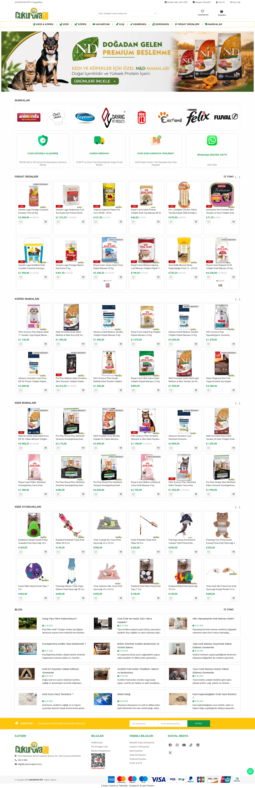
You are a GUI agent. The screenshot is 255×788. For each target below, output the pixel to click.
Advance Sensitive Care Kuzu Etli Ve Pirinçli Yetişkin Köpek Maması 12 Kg (32, 381)
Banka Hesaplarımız (100, 751)
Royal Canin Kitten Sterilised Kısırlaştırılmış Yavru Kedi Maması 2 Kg (32, 485)
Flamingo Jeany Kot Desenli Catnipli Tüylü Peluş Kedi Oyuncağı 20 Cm (182, 543)
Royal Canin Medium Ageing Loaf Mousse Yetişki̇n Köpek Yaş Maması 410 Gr (146, 268)
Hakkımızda (96, 742)
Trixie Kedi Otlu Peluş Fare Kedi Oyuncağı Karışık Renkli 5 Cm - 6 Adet (221, 589)
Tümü (230, 176)
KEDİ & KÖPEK (45, 24)
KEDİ (66, 24)
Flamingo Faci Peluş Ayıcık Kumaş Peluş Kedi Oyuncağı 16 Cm (221, 543)
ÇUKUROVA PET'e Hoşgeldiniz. (29, 2)
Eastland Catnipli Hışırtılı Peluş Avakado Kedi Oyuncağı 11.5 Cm (33, 543)
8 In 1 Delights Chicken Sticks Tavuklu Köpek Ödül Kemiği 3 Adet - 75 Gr (183, 213)
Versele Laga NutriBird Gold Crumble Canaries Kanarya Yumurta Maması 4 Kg (31, 268)
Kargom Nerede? (203, 2)
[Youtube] (184, 745)
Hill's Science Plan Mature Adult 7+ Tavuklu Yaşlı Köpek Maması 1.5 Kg (33, 335)
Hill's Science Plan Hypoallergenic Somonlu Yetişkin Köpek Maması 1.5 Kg (220, 335)
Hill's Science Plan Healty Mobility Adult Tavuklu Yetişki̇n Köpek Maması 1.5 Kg (107, 381)
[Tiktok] (191, 745)
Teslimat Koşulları (137, 759)
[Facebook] (170, 745)
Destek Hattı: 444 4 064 (176, 2)
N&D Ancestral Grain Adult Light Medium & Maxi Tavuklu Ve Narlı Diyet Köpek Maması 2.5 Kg (184, 381)
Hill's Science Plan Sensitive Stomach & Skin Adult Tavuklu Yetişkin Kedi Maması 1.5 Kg (145, 439)
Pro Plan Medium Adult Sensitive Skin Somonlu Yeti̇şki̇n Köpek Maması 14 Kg (71, 381)
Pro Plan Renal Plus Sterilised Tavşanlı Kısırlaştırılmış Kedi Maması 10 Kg (107, 485)
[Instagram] (177, 745)
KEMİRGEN (139, 24)
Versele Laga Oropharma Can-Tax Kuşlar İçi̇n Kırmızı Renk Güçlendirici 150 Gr (70, 213)
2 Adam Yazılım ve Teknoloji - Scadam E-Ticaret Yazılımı (127, 786)
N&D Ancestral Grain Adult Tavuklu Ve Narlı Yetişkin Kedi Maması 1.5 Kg (220, 439)
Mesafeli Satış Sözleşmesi (141, 742)
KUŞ (121, 24)
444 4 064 (22, 760)
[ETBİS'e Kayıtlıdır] (98, 761)
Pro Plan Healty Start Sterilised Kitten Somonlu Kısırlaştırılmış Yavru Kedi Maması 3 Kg (220, 485)
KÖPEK (82, 24)
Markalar (215, 24)
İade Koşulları (136, 751)
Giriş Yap (236, 2)
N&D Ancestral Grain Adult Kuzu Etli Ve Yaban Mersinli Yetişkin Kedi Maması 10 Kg (33, 439)
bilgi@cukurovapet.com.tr (30, 764)
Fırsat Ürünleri (188, 24)
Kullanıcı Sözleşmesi (139, 747)
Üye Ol (221, 2)
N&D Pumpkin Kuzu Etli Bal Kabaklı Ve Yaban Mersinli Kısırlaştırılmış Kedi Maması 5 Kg (108, 439)
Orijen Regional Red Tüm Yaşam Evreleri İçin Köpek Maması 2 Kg (218, 381)
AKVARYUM (103, 24)
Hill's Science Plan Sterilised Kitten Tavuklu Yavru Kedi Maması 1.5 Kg (182, 485)
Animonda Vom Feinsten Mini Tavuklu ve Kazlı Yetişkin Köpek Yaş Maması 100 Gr (221, 213)
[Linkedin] (197, 745)
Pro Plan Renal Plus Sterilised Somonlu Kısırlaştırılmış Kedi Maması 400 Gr (70, 485)
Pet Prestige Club (99, 747)
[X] (170, 752)
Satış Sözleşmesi (137, 755)
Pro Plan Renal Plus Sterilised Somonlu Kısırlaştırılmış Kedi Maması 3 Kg (70, 439)
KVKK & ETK (135, 763)
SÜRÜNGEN (162, 24)
